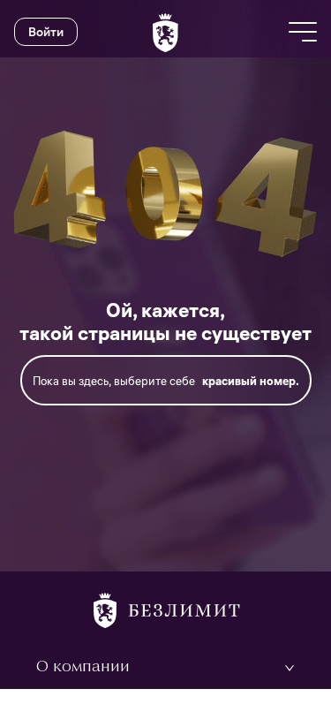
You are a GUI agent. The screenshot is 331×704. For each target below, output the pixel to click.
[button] (165, 667)
